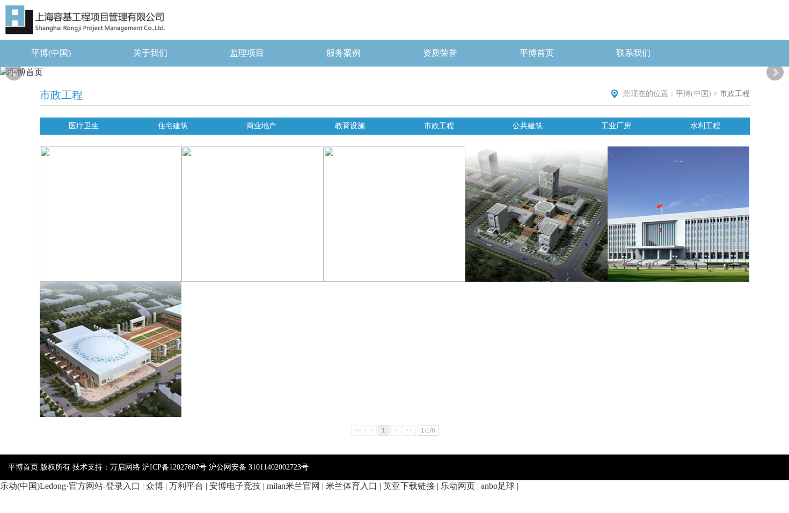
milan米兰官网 (293, 485)
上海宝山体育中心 (110, 342)
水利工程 (705, 126)
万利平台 (186, 485)
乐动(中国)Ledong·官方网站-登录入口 (70, 485)
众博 (154, 485)
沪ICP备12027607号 (174, 467)
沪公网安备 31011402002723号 (259, 467)
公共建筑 (528, 126)
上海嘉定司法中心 (536, 207)
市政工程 (439, 126)
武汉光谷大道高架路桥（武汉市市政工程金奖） (394, 214)
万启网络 (125, 467)
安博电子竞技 (235, 485)
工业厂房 (616, 126)
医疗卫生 (84, 126)
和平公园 (252, 207)
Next (775, 72)
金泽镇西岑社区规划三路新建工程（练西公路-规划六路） (110, 214)
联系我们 (633, 52)
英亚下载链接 (409, 485)
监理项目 (247, 52)
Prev (14, 72)
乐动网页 (458, 485)
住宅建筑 (173, 126)
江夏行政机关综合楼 (678, 207)
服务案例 (343, 52)
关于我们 (150, 52)
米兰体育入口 (351, 485)
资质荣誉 (440, 52)
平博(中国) (51, 52)
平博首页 (537, 52)
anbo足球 (498, 485)
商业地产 (261, 126)
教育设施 (350, 126)
